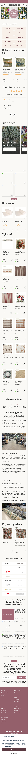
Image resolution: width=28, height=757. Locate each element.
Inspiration (16, 703)
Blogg (15, 697)
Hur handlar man (5, 712)
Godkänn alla (14, 749)
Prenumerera (22, 677)
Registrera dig (17, 712)
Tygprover (3, 721)
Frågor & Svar (4, 715)
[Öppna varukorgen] (26, 5)
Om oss (16, 695)
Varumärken (17, 699)
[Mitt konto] (23, 5)
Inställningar (14, 753)
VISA (22, 15)
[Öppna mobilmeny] (2, 5)
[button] (11, 114)
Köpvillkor (3, 710)
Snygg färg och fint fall (9, 101)
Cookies (3, 719)
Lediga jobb (16, 706)
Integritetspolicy (4, 717)
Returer (3, 724)
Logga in (16, 710)
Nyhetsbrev (16, 701)
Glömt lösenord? (18, 715)
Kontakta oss (17, 692)
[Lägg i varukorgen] (12, 80)
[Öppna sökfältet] (4, 5)
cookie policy (8, 746)
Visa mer (4, 430)
